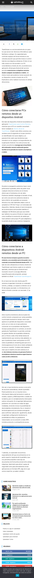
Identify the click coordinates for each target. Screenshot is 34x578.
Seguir (29, 555)
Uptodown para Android (10, 536)
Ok (17, 575)
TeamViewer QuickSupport (22, 276)
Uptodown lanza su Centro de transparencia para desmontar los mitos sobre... (21, 515)
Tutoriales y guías (9, 6)
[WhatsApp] (17, 44)
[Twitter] (13, 44)
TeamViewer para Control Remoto (19, 124)
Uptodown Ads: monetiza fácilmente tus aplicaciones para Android (22, 496)
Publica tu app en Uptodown (11, 528)
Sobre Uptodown (8, 531)
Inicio (2, 6)
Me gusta (28, 551)
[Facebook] (9, 44)
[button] (3, 2)
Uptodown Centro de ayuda (11, 534)
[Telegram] (22, 44)
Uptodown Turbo (8, 539)
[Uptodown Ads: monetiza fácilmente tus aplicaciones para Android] (6, 496)
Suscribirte (28, 566)
